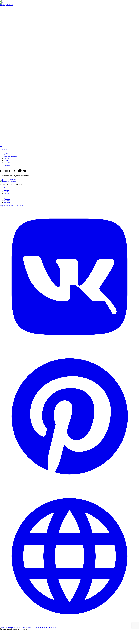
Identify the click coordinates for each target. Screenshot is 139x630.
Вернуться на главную (8, 179)
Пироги (6, 190)
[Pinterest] (69, 485)
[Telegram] (1, 147)
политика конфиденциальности (45, 627)
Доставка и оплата (10, 157)
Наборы (7, 191)
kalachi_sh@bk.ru (19, 206)
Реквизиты (8, 202)
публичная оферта (6, 627)
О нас (6, 160)
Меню (6, 153)
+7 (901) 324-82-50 (6, 5)
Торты (6, 188)
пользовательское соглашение (23, 627)
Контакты (7, 162)
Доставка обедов (10, 155)
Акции (6, 158)
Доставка (7, 199)
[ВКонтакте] (69, 346)
